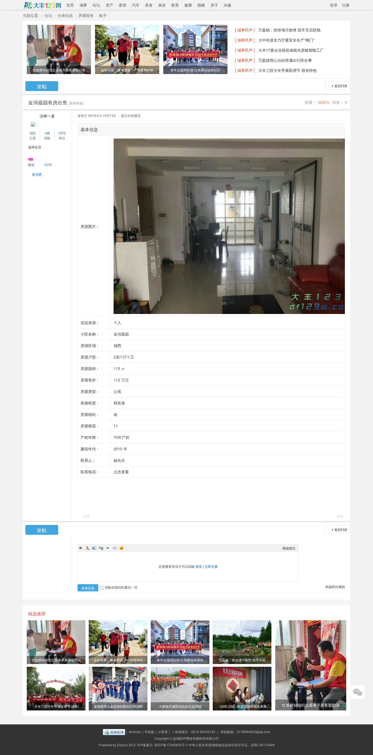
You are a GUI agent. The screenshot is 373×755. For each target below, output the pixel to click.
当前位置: (31, 15)
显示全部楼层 (131, 115)
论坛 (96, 5)
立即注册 (211, 566)
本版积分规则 (335, 586)
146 (47, 133)
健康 (188, 5)
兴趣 (227, 5)
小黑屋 (163, 731)
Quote (108, 548)
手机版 (149, 731)
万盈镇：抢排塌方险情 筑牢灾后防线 (289, 30)
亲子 (214, 5)
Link (101, 548)
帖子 (103, 15)
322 (32, 133)
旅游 (162, 5)
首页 (70, 5)
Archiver (135, 731)
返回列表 (340, 85)
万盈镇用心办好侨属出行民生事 (285, 60)
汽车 (136, 5)
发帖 (42, 86)
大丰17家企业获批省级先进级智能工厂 (291, 50)
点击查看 (121, 471)
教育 (175, 5)
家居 (122, 5)
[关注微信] (358, 692)
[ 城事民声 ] (245, 30)
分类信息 (65, 15)
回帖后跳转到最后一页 (121, 587)
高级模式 (288, 548)
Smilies (121, 548)
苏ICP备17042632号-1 (171, 744)
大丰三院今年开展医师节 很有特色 (287, 70)
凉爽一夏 (47, 116)
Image (94, 548)
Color (87, 548)
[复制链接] (76, 103)
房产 (109, 5)
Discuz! (122, 744)
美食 (149, 5)
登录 (334, 5)
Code (114, 548)
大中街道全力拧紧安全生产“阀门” (286, 40)
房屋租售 (86, 15)
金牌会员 (34, 147)
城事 (83, 5)
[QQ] (114, 731)
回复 (87, 516)
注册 (346, 5)
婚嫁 (201, 5)
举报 (340, 516)
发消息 (37, 174)
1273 (62, 133)
